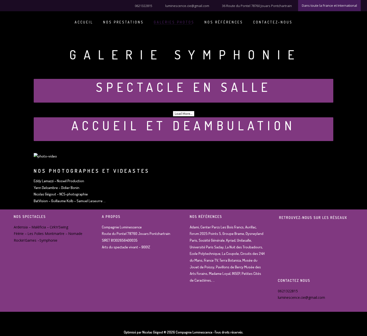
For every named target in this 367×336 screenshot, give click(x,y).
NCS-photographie (73, 194)
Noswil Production (70, 180)
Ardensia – (22, 227)
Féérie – (20, 233)
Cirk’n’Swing (59, 227)
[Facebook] (8, 5)
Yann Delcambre (46, 187)
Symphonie (48, 240)
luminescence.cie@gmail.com (187, 5)
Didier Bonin (70, 187)
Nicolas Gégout (45, 194)
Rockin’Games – (26, 240)
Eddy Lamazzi (44, 180)
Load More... (183, 113)
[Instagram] (14, 5)
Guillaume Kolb (62, 200)
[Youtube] (21, 5)
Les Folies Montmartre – (47, 233)
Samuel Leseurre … (91, 200)
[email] (33, 5)
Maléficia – (40, 227)
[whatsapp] (27, 5)
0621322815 (143, 5)
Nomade (75, 233)
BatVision (41, 200)
